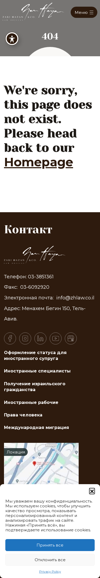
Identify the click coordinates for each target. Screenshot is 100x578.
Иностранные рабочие (31, 402)
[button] (92, 490)
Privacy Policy (50, 571)
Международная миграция (36, 427)
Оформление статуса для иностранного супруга (35, 355)
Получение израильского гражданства (34, 386)
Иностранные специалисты (37, 371)
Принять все (50, 545)
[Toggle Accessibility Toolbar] (12, 38)
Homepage (38, 162)
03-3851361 (41, 277)
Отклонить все (50, 559)
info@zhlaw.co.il (75, 298)
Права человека (23, 415)
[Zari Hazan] (33, 11)
